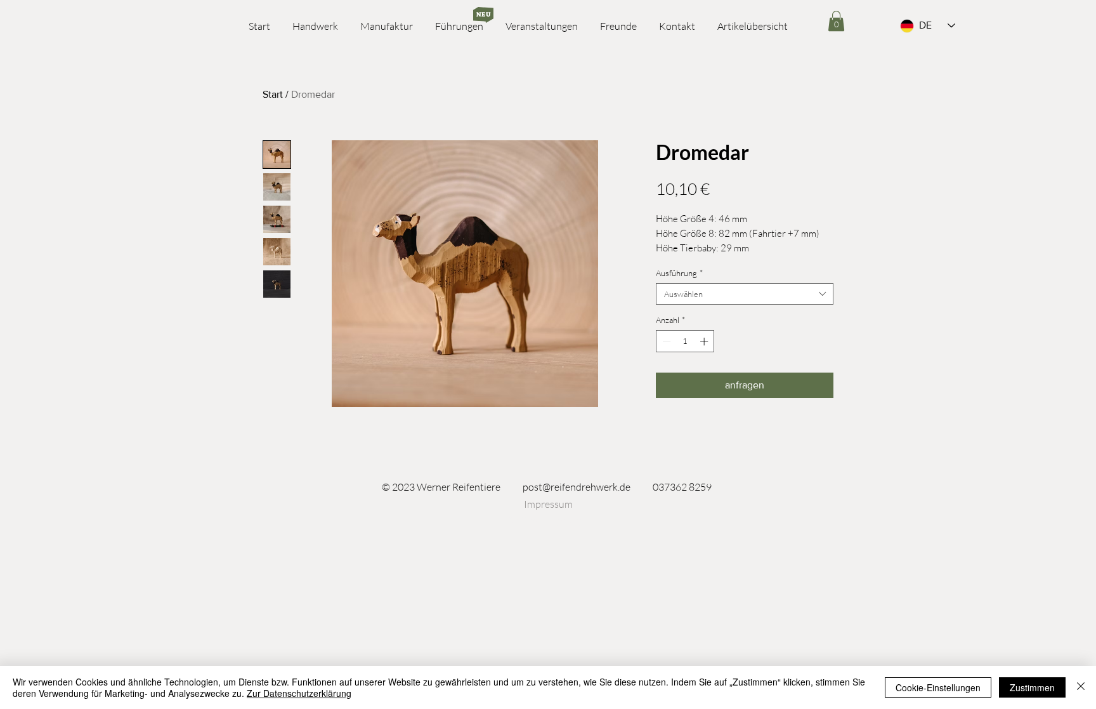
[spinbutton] (685, 341)
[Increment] (705, 341)
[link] (836, 21)
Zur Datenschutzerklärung (299, 693)
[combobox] (744, 294)
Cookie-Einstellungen (938, 687)
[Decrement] (665, 341)
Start (273, 94)
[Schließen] (1080, 687)
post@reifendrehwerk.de (576, 486)
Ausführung (679, 273)
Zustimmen (1032, 687)
